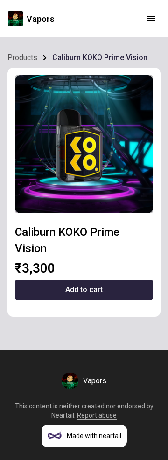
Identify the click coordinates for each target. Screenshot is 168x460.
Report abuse (97, 415)
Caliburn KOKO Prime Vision (99, 57)
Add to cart (84, 289)
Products (22, 57)
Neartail (62, 415)
